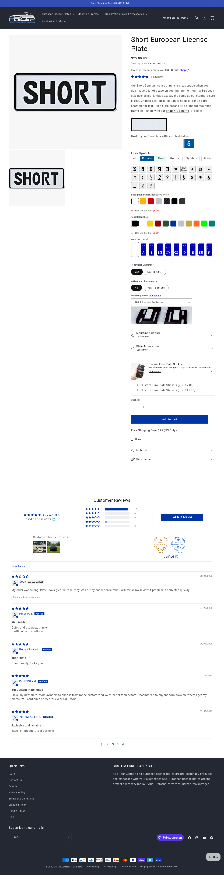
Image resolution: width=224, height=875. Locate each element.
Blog (11, 817)
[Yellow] (150, 223)
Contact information (168, 867)
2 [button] (107, 744)
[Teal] (211, 223)
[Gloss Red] (150, 201)
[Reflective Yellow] (142, 201)
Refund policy (92, 867)
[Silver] (158, 201)
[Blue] (173, 223)
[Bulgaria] (160, 249)
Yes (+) (156, 287)
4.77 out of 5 (51, 515)
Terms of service (128, 867)
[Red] (158, 223)
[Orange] (196, 223)
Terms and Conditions (21, 798)
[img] (20, 576)
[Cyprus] (168, 249)
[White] (142, 223)
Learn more (155, 295)
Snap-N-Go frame (177, 110)
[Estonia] (201, 249)
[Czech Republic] (176, 249)
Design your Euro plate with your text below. (160, 136)
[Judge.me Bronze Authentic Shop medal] (161, 544)
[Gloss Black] (174, 201)
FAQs (12, 774)
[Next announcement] (214, 3)
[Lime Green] (204, 223)
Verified (169, 556)
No (136, 287)
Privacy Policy (17, 792)
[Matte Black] (182, 201)
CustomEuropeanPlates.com (68, 867)
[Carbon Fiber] (166, 201)
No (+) (154, 271)
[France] (209, 249)
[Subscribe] (68, 837)
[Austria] (143, 249)
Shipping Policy (18, 804)
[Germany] (184, 249)
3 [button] (113, 744)
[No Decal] (135, 249)
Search (13, 786)
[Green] (165, 223)
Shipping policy (147, 867)
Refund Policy (17, 811)
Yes (137, 271)
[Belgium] (152, 249)
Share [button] (138, 439)
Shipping (136, 63)
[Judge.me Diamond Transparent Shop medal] (178, 544)
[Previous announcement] (10, 3)
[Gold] (188, 223)
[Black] (134, 223)
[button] (58, 14)
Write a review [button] (182, 517)
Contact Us (15, 780)
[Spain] (193, 249)
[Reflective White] (135, 201)
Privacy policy (109, 867)
